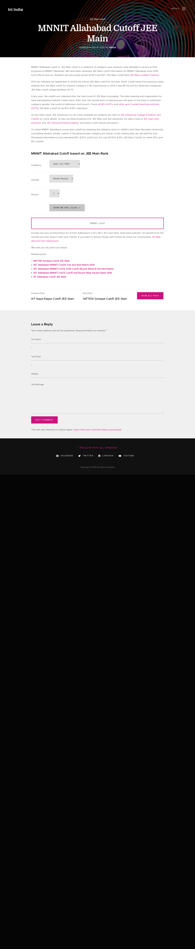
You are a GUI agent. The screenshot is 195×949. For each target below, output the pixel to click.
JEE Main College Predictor (144, 75)
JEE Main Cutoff (97, 19)
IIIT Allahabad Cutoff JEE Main (49, 276)
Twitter (87, 456)
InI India (15, 9)
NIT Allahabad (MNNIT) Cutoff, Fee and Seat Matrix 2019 (64, 264)
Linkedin (107, 456)
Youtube (128, 456)
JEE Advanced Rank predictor (63, 123)
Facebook (66, 456)
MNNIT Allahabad (51, 129)
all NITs (102, 104)
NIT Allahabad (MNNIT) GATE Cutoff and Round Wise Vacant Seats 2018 (72, 272)
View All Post (150, 296)
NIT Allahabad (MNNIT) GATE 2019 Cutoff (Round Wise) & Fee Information (73, 268)
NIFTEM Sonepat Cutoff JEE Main (51, 260)
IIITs (111, 104)
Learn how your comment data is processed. (97, 429)
